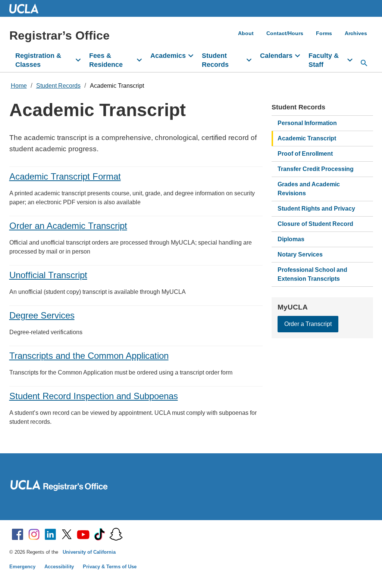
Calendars (276, 55)
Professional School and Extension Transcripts (312, 274)
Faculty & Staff (324, 60)
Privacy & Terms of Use (110, 566)
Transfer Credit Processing (316, 169)
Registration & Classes (38, 60)
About (246, 33)
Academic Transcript (117, 86)
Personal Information (307, 123)
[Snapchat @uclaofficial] (116, 534)
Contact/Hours (284, 33)
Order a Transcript (308, 324)
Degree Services (42, 315)
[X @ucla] (67, 534)
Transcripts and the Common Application (89, 356)
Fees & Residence (106, 60)
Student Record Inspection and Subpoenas (93, 396)
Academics (168, 55)
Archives (356, 33)
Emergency (22, 566)
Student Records (215, 60)
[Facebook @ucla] (17, 534)
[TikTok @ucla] (99, 534)
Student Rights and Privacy (316, 208)
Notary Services (300, 254)
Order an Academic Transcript (68, 226)
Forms (324, 33)
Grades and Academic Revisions (309, 188)
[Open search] (364, 63)
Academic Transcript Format (65, 176)
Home (19, 86)
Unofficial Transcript (48, 275)
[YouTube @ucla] (83, 534)
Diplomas (291, 239)
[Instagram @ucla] (34, 534)
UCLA (27, 8)
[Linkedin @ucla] (50, 534)
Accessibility (59, 566)
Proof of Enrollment (305, 153)
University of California (89, 552)
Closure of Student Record (315, 224)
